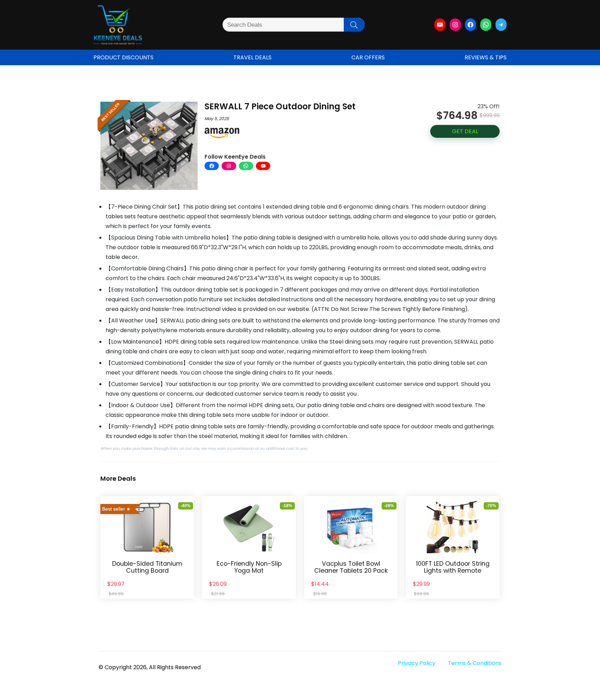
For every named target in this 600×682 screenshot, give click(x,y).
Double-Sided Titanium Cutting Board (147, 567)
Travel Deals (252, 57)
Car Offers (368, 57)
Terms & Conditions (474, 663)
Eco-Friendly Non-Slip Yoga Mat (249, 567)
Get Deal (465, 131)
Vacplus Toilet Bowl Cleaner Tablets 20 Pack (351, 567)
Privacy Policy (416, 663)
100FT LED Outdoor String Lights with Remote (453, 567)
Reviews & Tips (486, 57)
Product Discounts (123, 57)
